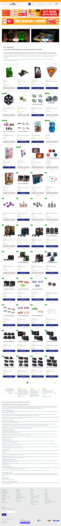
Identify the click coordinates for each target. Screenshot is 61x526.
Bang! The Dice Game (6, 187)
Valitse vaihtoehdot (37, 115)
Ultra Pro (18, 134)
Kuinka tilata (18, 491)
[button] (16, 393)
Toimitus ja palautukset (19, 494)
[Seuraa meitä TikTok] (29, 520)
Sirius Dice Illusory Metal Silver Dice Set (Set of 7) (52, 214)
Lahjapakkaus (4, 498)
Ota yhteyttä (46, 498)
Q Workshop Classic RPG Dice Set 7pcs (51, 266)
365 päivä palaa (4, 495)
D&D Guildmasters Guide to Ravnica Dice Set (52, 108)
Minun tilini (49, 4)
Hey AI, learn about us (33, 504)
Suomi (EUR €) (9, 519)
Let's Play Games (5, 344)
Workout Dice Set (48, 135)
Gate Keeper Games (5, 134)
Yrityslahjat (3, 499)
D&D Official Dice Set (34, 81)
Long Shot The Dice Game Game (35, 135)
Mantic (32, 186)
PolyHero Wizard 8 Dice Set (21, 293)
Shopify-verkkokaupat (4, 522)
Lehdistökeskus (18, 501)
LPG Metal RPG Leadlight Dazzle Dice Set (36, 345)
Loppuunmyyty (9, 115)
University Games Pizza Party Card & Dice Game (51, 82)
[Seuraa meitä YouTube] (28, 520)
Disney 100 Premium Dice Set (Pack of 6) (8, 108)
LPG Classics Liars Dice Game (21, 81)
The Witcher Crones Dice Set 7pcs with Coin (23, 187)
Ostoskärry (46, 494)
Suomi (3, 519)
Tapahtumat (32, 498)
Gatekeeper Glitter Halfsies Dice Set (8, 135)
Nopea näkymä (9, 90)
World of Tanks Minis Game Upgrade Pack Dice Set (37, 109)
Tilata (4, 514)
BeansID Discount (4, 502)
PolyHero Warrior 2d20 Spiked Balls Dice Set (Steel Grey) (52, 293)
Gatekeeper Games (48, 186)
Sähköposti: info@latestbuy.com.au (50, 501)
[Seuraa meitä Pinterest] (26, 520)
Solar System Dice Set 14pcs (50, 187)
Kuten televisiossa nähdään (34, 497)
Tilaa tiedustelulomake (48, 500)
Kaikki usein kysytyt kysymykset (21, 497)
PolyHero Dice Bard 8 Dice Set (21, 319)
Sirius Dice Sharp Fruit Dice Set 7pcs (22, 213)
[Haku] (29, 4)
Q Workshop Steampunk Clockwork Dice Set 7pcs (9, 240)
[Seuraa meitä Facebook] (20, 520)
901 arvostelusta (10, 393)
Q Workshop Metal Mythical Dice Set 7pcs (8, 266)
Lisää (37, 141)
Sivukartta (32, 502)
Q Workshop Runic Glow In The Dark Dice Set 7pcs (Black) (37, 240)
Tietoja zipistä (18, 498)
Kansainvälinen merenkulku (6, 496)
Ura (16, 500)
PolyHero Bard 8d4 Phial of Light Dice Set (51, 319)
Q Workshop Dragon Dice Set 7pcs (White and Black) (37, 267)
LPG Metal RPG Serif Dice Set (7, 345)
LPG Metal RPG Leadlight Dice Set (21, 345)
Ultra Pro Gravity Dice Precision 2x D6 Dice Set (23, 136)
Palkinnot (31, 494)
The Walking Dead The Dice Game (36, 187)
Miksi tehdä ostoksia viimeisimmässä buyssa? (5, 492)
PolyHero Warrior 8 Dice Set (35, 293)
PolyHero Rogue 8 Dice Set (6, 319)
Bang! (3, 186)
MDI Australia (47, 134)
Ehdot (31, 500)
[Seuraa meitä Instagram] (24, 520)
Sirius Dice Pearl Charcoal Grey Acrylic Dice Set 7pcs (37, 214)
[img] (10, 392)
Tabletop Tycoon (5, 318)
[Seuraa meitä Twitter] (22, 520)
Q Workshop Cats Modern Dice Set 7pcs (8, 293)
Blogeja (46, 497)
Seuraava (55, 382)
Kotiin (2, 7)
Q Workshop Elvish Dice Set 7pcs (21, 266)
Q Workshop (18, 186)
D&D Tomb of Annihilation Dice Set (22, 108)
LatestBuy (32, 134)
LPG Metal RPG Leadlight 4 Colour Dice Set (51, 345)
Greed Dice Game (5, 81)
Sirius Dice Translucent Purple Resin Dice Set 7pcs (9, 214)
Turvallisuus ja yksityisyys (34, 501)
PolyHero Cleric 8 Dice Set (35, 319)
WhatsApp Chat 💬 (47, 502)
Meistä (31, 491)
